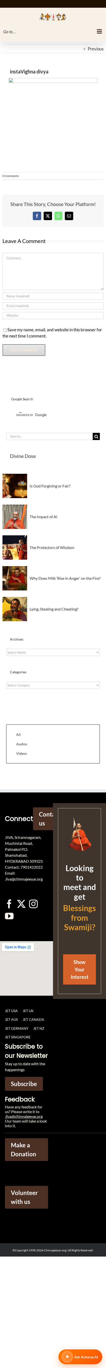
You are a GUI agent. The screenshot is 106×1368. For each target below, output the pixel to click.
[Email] (69, 216)
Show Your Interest (79, 969)
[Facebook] (37, 216)
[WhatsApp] (58, 216)
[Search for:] (49, 436)
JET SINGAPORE (18, 1037)
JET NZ (38, 1028)
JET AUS (11, 1019)
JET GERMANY (16, 1028)
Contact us (49, 819)
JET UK (28, 1011)
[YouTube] (9, 916)
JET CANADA (33, 1019)
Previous (96, 48)
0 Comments (10, 176)
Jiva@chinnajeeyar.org (24, 1116)
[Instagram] (33, 903)
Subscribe (24, 1083)
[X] (48, 216)
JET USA (11, 1011)
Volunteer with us (24, 1197)
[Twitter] (21, 903)
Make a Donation (23, 1149)
